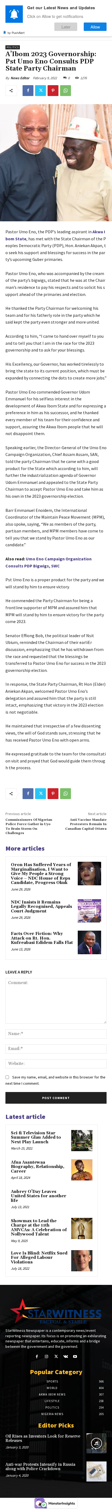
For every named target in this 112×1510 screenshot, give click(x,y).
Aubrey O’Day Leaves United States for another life (38, 1196)
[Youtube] (75, 1356)
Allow (95, 27)
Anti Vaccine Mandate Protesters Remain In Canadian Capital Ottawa (86, 824)
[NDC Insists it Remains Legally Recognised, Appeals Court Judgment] (89, 910)
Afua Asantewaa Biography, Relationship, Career (37, 1167)
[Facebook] (28, 90)
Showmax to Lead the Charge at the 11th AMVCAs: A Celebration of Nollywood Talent (39, 1227)
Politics (13, 47)
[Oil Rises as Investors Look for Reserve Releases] (96, 1443)
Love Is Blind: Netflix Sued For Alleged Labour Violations (39, 1258)
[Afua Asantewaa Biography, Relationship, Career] (81, 1169)
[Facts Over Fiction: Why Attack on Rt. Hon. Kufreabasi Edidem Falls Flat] (89, 942)
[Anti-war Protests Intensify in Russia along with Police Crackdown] (96, 1471)
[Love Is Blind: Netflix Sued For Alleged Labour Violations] (81, 1260)
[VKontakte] (65, 1356)
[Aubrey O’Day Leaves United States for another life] (81, 1199)
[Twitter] (40, 90)
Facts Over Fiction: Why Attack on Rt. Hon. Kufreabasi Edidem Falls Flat (42, 938)
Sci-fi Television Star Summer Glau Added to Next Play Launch (36, 1138)
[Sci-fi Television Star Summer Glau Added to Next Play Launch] (81, 1140)
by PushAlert (16, 32)
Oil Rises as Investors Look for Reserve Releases (42, 1439)
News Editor (20, 78)
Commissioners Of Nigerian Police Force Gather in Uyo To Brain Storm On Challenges (28, 826)
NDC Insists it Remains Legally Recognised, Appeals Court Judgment (41, 907)
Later (65, 27)
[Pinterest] (53, 90)
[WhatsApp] (65, 90)
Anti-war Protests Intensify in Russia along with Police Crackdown (40, 1467)
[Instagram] (46, 1356)
